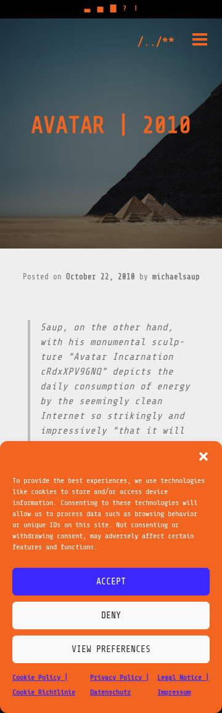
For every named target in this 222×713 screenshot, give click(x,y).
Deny (111, 615)
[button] (203, 456)
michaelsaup (176, 277)
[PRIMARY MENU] (199, 41)
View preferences (111, 649)
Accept (111, 581)
